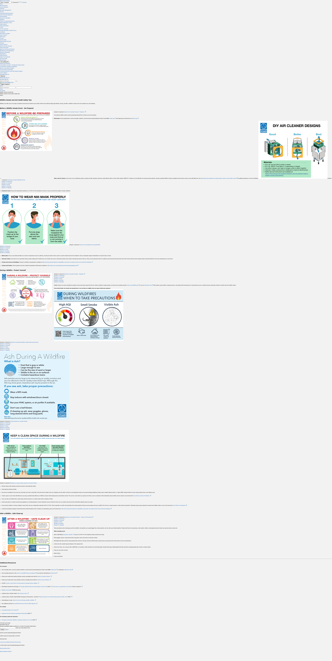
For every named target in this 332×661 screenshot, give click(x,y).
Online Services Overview (6, 46)
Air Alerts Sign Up (4, 79)
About (1, 4)
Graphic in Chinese (6, 183)
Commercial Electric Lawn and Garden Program (11, 71)
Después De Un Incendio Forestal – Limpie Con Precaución (78, 517)
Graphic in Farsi (6, 184)
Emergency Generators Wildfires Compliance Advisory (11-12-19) (17, 620)
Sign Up (3, 76)
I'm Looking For (4, 61)
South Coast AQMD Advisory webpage (26, 573)
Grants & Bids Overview (5, 41)
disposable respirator (68, 534)
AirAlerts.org (134, 118)
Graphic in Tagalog (6, 187)
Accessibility (7, 642)
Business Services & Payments (7, 49)
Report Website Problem (5, 651)
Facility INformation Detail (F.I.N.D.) (8, 30)
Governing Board (4, 7)
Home (1, 85)
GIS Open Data (3, 58)
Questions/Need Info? (5, 648)
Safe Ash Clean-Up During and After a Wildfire (23, 600)
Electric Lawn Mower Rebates (7, 68)
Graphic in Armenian (7, 181)
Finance (2, 11)
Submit (2, 629)
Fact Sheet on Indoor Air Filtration (141, 495)
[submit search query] (16, 81)
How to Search (3, 35)
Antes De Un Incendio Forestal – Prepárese (74, 112)
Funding (2, 43)
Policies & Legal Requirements (7, 21)
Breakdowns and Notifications (7, 50)
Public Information (4, 47)
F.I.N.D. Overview (4, 29)
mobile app (112, 118)
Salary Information (4, 25)
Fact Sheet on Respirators (179, 505)
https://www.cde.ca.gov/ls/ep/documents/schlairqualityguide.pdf (62, 265)
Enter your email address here (23, 627)
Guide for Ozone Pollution (43, 579)
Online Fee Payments (5, 57)
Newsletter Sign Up (4, 74)
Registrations (3, 53)
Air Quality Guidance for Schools (9, 610)
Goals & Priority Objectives (6, 14)
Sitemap (12, 642)
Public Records (3, 55)
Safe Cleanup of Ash (22, 593)
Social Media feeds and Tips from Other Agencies (24, 603)
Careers (2, 642)
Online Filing (3, 60)
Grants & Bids (3, 39)
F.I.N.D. (1, 27)
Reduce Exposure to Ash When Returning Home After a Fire (53, 596)
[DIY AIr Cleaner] (293, 178)
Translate (24, 2)
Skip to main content (5, 0)
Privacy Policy (17, 642)
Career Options (3, 72)
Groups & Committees (5, 18)
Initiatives (2, 19)
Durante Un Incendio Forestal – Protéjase (73, 274)
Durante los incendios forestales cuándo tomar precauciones (24, 342)
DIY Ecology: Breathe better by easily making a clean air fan (33, 586)
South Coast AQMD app (132, 285)
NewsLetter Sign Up (4, 77)
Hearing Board (3, 16)
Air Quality (2, 90)
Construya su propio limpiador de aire (16, 180)
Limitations (2, 32)
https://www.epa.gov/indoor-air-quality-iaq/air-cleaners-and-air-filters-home (218, 178)
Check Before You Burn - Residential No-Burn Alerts (12, 65)
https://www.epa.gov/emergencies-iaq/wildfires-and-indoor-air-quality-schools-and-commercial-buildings (66, 262)
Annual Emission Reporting (6, 69)
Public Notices (3, 24)
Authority (2, 8)
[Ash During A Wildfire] (34, 419)
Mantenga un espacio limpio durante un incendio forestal (23, 483)
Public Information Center (6, 22)
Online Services (3, 44)
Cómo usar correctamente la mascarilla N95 (89, 244)
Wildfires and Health (6, 590)
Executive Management (5, 10)
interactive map (147, 285)
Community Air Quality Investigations (8, 66)
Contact (2, 38)
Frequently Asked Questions (6, 13)
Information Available (5, 33)
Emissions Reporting (5, 52)
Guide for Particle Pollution (44, 576)
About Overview (3, 5)
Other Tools (2, 36)
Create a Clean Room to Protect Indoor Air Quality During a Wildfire (21, 583)
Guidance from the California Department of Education (14, 613)
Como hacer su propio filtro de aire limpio (62, 586)
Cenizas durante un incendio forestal (18, 421)
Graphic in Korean (6, 186)
